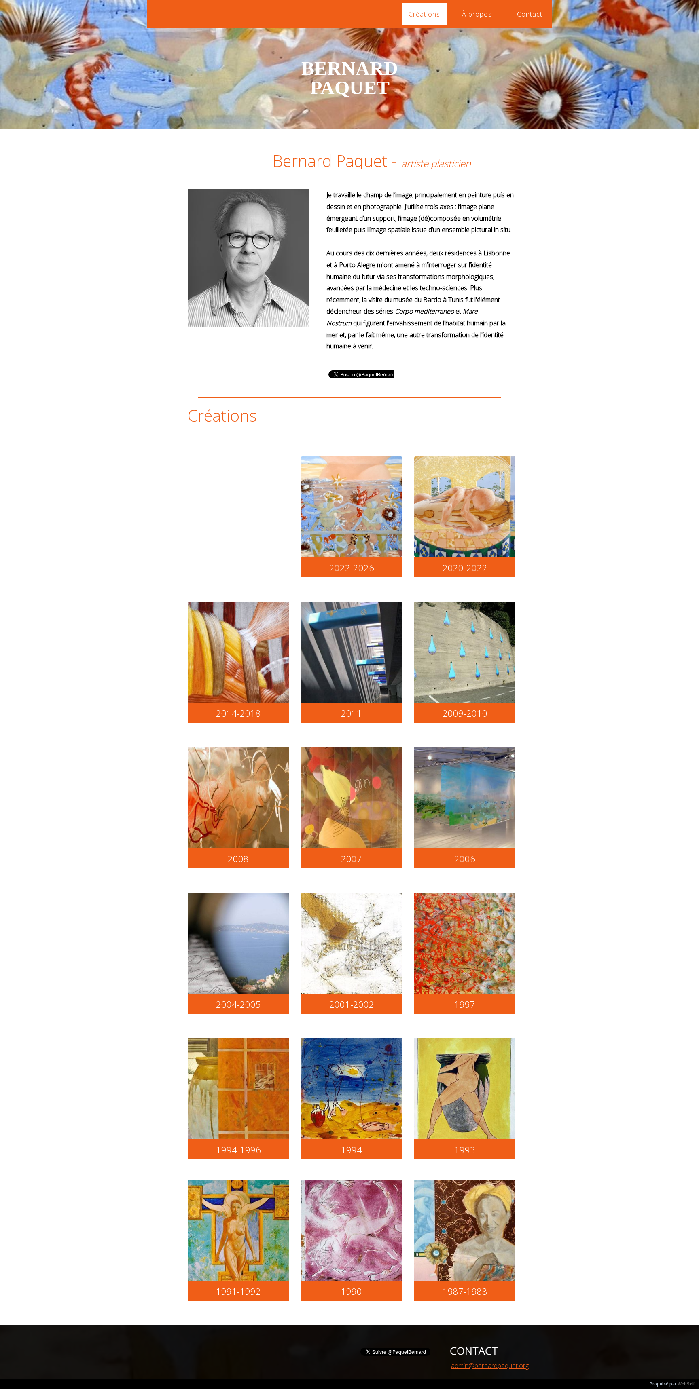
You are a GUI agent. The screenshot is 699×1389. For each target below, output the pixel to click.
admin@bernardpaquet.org (490, 1365)
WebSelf (686, 1384)
